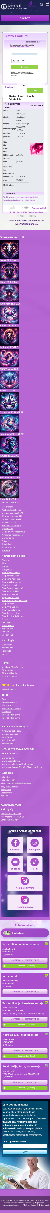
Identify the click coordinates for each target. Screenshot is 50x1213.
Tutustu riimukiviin (10, 676)
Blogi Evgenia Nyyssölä (12, 588)
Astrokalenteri (8, 625)
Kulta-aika (5, 777)
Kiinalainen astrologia (11, 731)
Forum (5, 619)
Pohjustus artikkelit (9, 786)
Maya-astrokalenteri (11, 761)
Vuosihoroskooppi (10, 734)
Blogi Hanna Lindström (12, 610)
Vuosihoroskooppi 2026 (12, 513)
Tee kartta (6, 632)
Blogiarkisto (6, 789)
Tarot (4, 699)
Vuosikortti (6, 711)
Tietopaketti (7, 622)
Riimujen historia (9, 673)
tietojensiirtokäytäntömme (28, 1135)
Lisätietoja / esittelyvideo (25, 960)
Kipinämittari (7, 528)
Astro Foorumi (16, 36)
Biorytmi (5, 560)
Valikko (25, 18)
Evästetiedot (44, 1205)
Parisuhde (6, 651)
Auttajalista (7, 544)
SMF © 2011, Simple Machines (30, 212)
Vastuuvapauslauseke (11, 1205)
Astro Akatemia (9, 689)
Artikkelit (5, 541)
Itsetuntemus (7, 648)
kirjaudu (13, 47)
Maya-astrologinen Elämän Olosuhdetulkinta (22, 767)
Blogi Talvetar (8, 604)
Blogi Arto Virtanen (10, 594)
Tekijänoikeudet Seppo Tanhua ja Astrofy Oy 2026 (20, 1200)
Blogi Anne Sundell (10, 607)
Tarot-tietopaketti (9, 702)
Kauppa (4, 796)
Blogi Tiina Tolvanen (10, 597)
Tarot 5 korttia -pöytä (11, 715)
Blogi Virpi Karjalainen (11, 582)
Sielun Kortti (7, 705)
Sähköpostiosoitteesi (14, 1141)
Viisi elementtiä (8, 740)
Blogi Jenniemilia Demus (13, 616)
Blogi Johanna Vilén (10, 576)
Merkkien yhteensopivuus (13, 532)
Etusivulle (6, 550)
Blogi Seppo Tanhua (11, 572)
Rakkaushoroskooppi (11, 525)
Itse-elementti (8, 743)
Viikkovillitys (7, 507)
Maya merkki (8, 538)
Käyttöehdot (39, 1203)
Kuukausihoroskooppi (11, 510)
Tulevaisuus (7, 645)
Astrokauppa (7, 629)
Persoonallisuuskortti (11, 708)
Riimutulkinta (7, 670)
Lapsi (4, 654)
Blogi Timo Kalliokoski (11, 579)
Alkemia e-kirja (8, 547)
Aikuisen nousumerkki (12, 516)
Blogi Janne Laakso (10, 613)
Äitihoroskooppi (9, 522)
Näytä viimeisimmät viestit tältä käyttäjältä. (20, 197)
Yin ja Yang (7, 737)
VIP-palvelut (7, 635)
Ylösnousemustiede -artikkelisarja (16, 783)
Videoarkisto (6, 793)
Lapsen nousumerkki (11, 519)
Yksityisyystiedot (29, 1205)
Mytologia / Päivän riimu (12, 667)
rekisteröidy (24, 47)
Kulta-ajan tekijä (8, 780)
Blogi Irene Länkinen (11, 591)
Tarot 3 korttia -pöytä (11, 718)
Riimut (5, 563)
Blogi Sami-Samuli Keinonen (14, 600)
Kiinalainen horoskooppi (12, 535)
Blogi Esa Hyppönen (11, 585)
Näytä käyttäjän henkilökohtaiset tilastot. (19, 200)
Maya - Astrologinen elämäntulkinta (17, 764)
